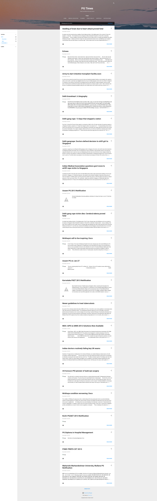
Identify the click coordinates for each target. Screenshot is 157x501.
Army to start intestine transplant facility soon (81, 74)
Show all (110, 23)
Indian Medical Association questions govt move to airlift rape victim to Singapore (83, 167)
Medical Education (73, 18)
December (4, 39)
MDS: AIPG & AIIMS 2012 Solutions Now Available (82, 326)
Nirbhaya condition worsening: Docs (77, 393)
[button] (111, 29)
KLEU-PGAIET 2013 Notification (75, 416)
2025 (2, 36)
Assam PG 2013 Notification (74, 191)
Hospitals (98, 18)
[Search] (113, 3)
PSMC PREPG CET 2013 (72, 449)
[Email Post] (63, 44)
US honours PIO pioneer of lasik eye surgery (80, 371)
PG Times (87, 8)
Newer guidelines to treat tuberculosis (78, 303)
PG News (82, 18)
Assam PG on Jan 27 (71, 261)
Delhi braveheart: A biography (74, 96)
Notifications (107, 18)
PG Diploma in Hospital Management (77, 432)
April (3, 41)
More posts (87, 488)
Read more (109, 44)
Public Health (90, 18)
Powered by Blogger (88, 493)
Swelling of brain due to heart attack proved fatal (82, 29)
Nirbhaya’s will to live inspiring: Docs (77, 238)
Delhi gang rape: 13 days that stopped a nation (81, 119)
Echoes (65, 51)
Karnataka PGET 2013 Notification (76, 280)
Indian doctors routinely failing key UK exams (81, 348)
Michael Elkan (90, 495)
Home (65, 18)
